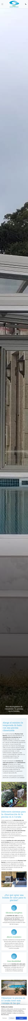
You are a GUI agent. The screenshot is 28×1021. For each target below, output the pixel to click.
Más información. (5, 1014)
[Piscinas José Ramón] (14, 4)
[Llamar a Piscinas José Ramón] (26, 4)
